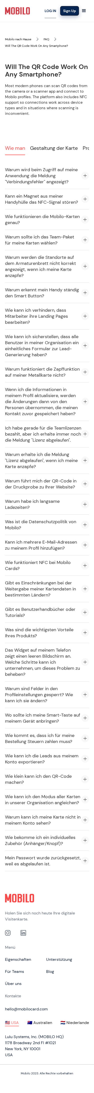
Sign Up (69, 11)
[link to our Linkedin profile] (23, 933)
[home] (17, 11)
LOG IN (50, 11)
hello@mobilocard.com (26, 1009)
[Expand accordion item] (85, 176)
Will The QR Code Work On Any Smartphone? (36, 46)
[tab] (15, 149)
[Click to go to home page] (47, 898)
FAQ (46, 39)
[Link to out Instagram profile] (8, 933)
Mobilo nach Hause (18, 39)
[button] (84, 11)
